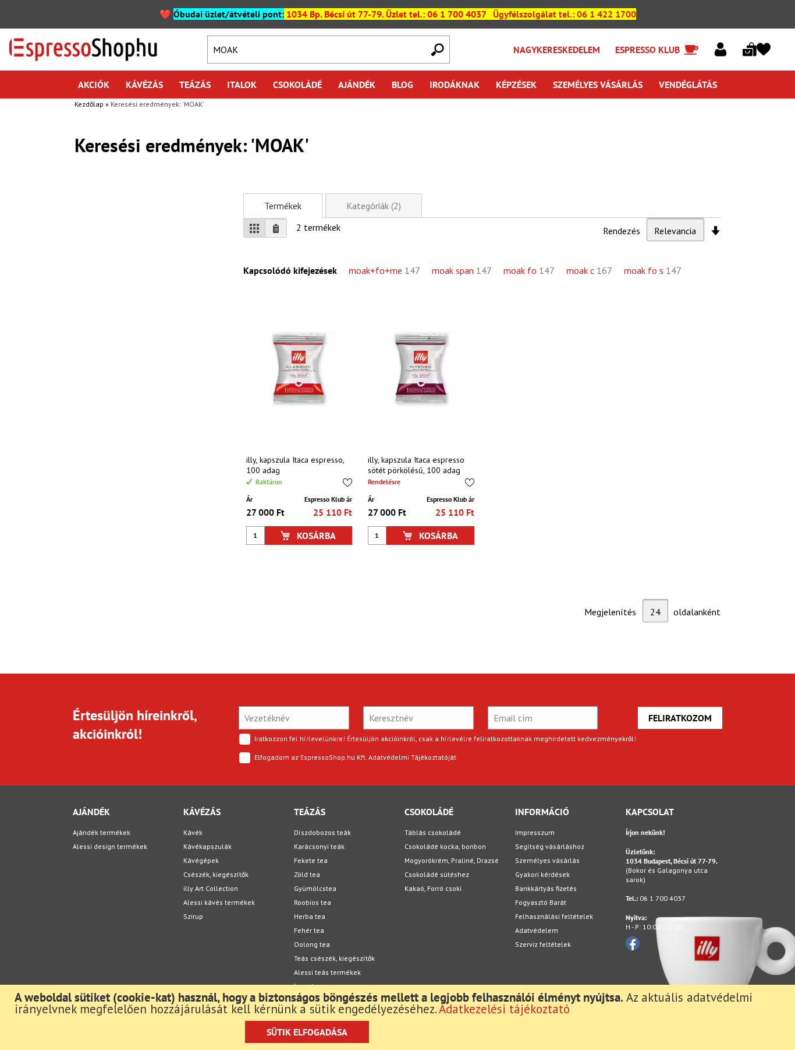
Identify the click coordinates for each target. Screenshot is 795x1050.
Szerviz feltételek (543, 944)
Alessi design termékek (110, 846)
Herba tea (309, 916)
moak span (454, 270)
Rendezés (621, 231)
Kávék (193, 832)
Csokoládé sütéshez (436, 874)
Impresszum (535, 832)
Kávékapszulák (207, 846)
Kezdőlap (89, 104)
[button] (347, 482)
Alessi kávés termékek (219, 902)
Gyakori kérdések (542, 874)
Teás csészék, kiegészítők (334, 958)
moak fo (521, 270)
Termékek (282, 206)
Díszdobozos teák (322, 832)
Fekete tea (311, 860)
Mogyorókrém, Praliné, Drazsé (451, 860)
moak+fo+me (376, 270)
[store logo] (101, 50)
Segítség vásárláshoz (549, 846)
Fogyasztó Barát (540, 902)
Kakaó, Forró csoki (433, 888)
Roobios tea (312, 902)
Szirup (193, 916)
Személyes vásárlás (547, 860)
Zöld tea (307, 874)
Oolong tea (312, 944)
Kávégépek (201, 860)
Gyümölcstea (315, 888)
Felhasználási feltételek (554, 916)
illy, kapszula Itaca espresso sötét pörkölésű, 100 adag (416, 465)
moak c (581, 270)
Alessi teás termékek (327, 972)
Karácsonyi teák (319, 846)
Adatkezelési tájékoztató (504, 1009)
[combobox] (328, 50)
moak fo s (645, 270)
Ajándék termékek (101, 832)
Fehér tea (309, 930)
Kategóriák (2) (373, 206)
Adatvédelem (536, 930)
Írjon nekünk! (645, 832)
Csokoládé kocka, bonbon (445, 846)
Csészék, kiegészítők (216, 874)
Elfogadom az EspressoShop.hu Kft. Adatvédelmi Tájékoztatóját (355, 757)
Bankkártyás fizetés (546, 888)
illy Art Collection (210, 888)
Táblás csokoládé (432, 832)
